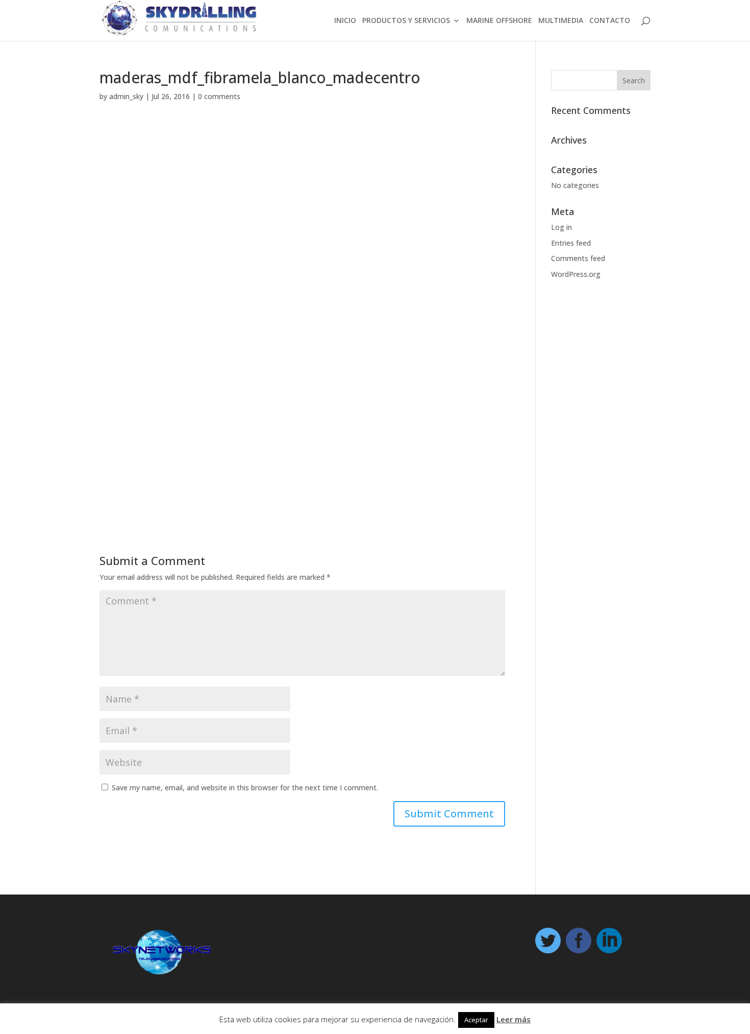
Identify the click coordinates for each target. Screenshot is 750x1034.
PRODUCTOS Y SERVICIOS (406, 21)
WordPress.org (576, 274)
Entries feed (571, 243)
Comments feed (578, 258)
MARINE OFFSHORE (499, 21)
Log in (561, 227)
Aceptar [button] (476, 1019)
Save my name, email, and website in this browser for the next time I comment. (245, 787)
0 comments (219, 96)
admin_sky (126, 96)
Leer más (513, 1019)
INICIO (345, 21)
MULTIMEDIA (560, 21)
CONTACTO (609, 21)
